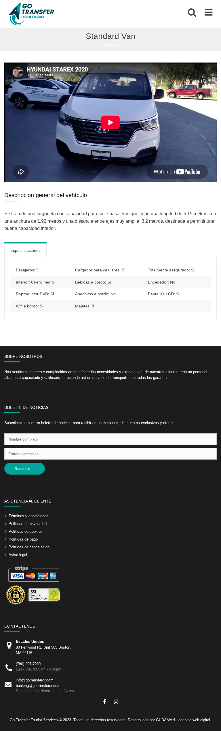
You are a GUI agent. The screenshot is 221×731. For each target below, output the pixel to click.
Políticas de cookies (26, 531)
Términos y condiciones (28, 516)
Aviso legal (18, 555)
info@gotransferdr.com (35, 680)
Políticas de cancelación (29, 547)
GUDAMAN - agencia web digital (183, 720)
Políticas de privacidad (28, 524)
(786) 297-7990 (28, 664)
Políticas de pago (23, 539)
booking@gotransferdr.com (38, 685)
